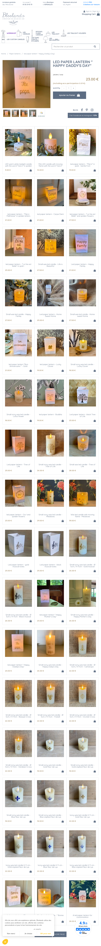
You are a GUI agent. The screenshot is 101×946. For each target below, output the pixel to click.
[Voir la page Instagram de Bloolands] (92, 109)
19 (72, 170)
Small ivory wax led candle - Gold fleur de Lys (50, 766)
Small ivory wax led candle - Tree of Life (50, 465)
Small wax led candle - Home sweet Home (82, 315)
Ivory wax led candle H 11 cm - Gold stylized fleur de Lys (18, 866)
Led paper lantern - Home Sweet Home (50, 315)
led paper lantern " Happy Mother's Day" (50, 616)
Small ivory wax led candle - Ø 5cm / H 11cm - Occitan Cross (82, 716)
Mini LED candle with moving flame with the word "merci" (50, 165)
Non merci (11, 933)
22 (72, 671)
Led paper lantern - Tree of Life (18, 465)
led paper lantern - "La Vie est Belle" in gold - (18, 265)
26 (40, 470)
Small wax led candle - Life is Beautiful (50, 265)
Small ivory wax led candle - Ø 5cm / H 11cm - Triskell (50, 716)
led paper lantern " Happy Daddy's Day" (73, 63)
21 (8, 220)
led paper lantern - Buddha (50, 414)
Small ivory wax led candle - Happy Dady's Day (50, 666)
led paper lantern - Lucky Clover (50, 365)
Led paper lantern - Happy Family (82, 265)
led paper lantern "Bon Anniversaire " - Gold (18, 365)
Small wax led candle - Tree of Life (82, 465)
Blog (75, 110)
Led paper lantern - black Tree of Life (82, 415)
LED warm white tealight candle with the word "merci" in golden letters (18, 166)
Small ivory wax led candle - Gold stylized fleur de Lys (82, 766)
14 (40, 170)
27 (72, 220)
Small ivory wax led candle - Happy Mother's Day (82, 616)
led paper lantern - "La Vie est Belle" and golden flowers (82, 215)
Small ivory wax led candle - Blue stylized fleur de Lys (50, 816)
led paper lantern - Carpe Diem (50, 214)
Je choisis (28, 933)
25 (8, 270)
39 (72, 520)
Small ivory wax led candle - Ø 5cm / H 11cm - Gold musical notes (82, 566)
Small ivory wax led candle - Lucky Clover (82, 365)
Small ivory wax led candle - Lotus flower (18, 415)
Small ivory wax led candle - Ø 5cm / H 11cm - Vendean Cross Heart (18, 767)
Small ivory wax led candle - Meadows (50, 515)
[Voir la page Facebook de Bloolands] (82, 109)
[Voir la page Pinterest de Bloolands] (87, 109)
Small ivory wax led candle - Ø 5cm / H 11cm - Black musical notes (18, 616)
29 (40, 520)
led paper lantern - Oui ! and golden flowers (18, 515)
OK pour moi (45, 933)
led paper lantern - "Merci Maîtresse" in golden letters (18, 215)
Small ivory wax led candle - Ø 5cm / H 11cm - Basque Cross (18, 716)
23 (8, 520)
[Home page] (13, 19)
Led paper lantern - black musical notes (50, 565)
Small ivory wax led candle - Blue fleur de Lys (18, 816)
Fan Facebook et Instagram (83, 115)
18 (72, 370)
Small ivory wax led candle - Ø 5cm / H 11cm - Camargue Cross (82, 666)
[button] (5, 942)
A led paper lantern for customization (82, 916)
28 (72, 470)
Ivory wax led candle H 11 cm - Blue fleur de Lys (50, 866)
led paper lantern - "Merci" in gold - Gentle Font (82, 165)
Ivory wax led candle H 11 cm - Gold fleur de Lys (82, 816)
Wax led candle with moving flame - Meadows (82, 515)
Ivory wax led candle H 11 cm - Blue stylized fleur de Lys (82, 866)
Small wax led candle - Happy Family (18, 315)
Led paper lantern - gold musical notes (18, 565)
